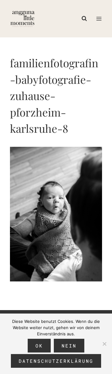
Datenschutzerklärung (56, 361)
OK (39, 346)
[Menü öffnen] (99, 18)
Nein (69, 346)
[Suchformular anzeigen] (86, 19)
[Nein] (104, 344)
